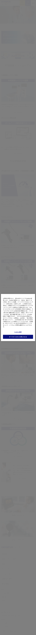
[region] (18, 317)
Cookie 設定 (18, 332)
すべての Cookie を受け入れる (18, 337)
